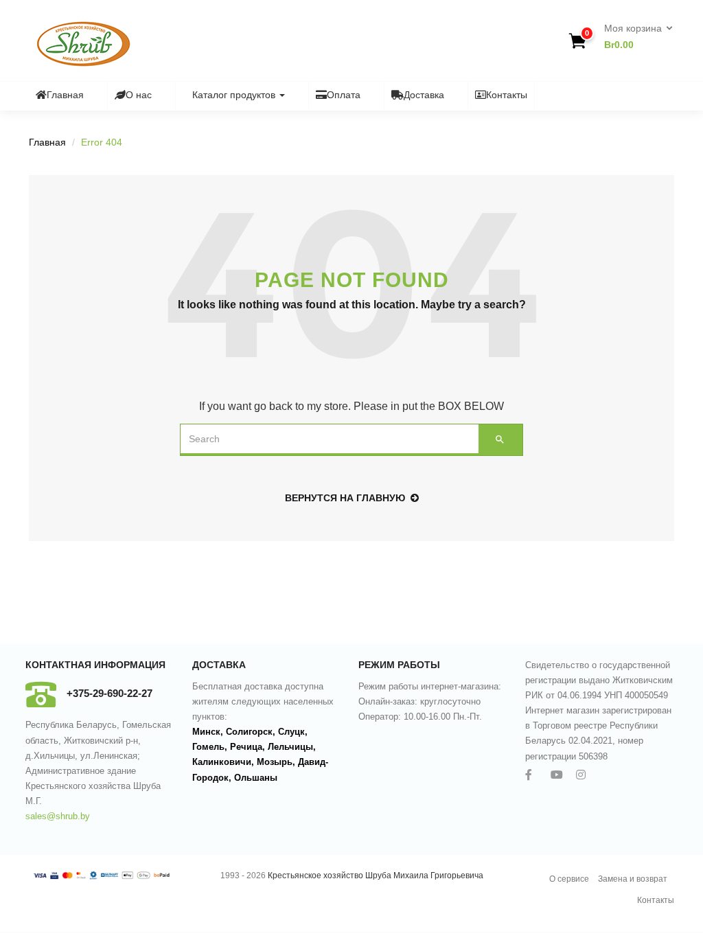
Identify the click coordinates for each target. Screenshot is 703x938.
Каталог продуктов (235, 94)
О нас (139, 94)
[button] (634, 37)
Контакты (506, 94)
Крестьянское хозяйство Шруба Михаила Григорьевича (375, 875)
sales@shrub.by (57, 816)
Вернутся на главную (345, 497)
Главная (65, 94)
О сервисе (569, 879)
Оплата (343, 94)
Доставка (424, 94)
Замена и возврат (632, 879)
